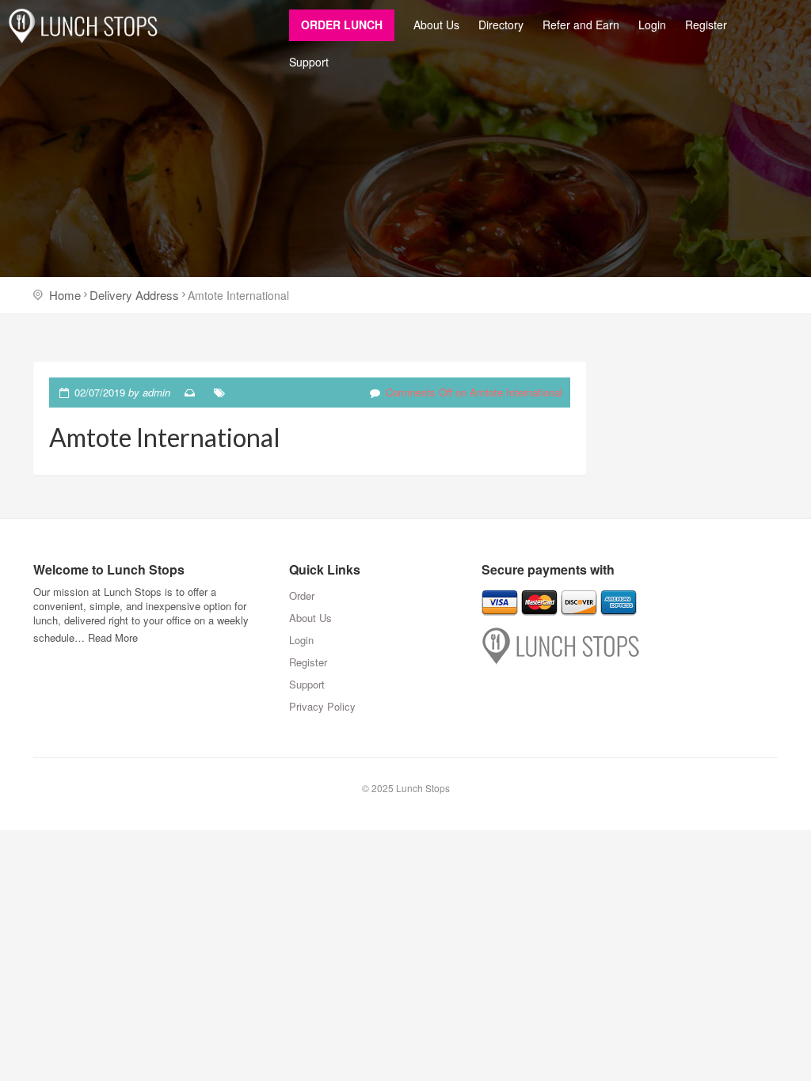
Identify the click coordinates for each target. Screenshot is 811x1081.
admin (156, 392)
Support (309, 62)
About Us (436, 24)
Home (65, 294)
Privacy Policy (322, 706)
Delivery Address (134, 294)
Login (652, 24)
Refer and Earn (581, 24)
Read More (113, 637)
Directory (501, 24)
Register (706, 24)
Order (301, 595)
